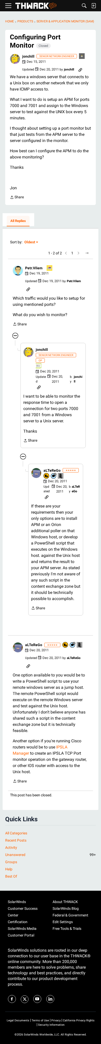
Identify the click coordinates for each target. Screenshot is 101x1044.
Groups (11, 862)
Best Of (11, 876)
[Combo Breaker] (47, 476)
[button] (15, 59)
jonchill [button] (28, 56)
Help (8, 869)
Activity (11, 847)
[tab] (18, 221)
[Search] (84, 5)
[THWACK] (36, 6)
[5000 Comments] (54, 476)
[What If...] (82, 56)
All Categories (16, 833)
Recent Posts (15, 840)
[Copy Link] (80, 69)
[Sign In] (93, 5)
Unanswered (50, 855)
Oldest (30, 242)
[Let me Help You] (50, 268)
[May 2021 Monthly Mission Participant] (39, 366)
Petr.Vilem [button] (33, 268)
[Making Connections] (61, 476)
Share (17, 197)
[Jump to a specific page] (87, 253)
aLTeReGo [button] (52, 470)
